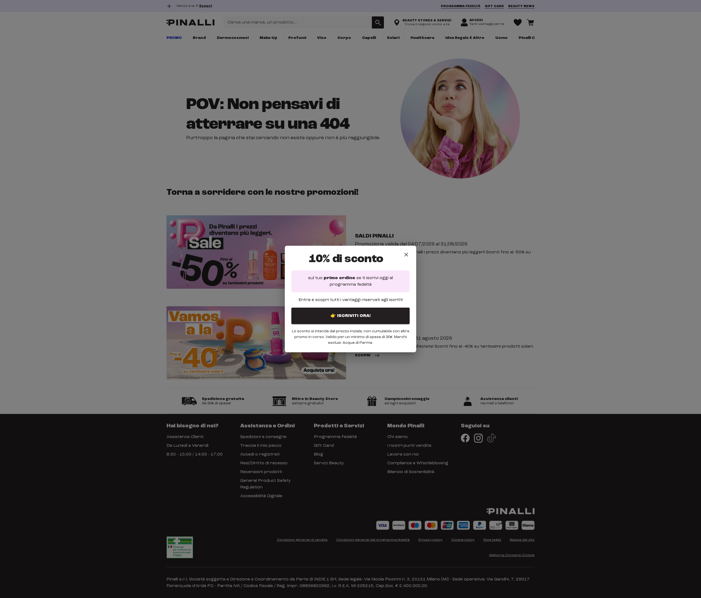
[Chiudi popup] (406, 254)
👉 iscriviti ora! (351, 316)
